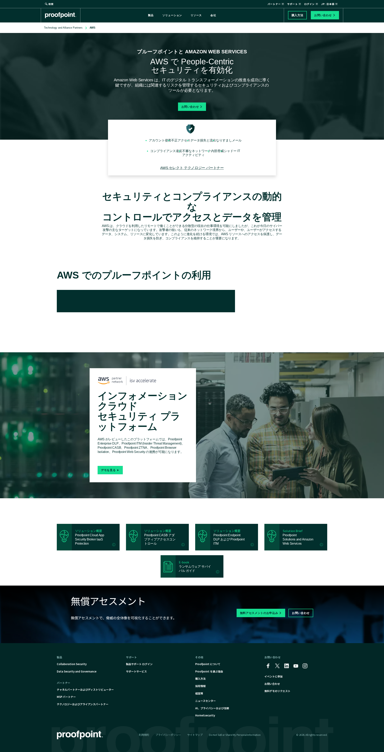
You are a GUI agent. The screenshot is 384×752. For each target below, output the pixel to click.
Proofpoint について (207, 664)
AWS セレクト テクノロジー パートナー (192, 168)
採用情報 (200, 686)
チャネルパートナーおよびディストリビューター (85, 689)
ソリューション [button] (172, 15)
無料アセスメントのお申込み (259, 613)
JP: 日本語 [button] (327, 4)
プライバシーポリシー (168, 735)
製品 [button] (151, 15)
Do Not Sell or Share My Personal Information (235, 735)
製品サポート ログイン (139, 664)
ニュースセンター (205, 701)
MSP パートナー (66, 697)
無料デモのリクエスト (277, 691)
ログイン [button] (309, 4)
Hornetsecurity (205, 715)
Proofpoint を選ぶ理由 (209, 671)
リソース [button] (196, 15)
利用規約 (144, 735)
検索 (51, 4)
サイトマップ (194, 735)
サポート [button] (292, 4)
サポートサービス (136, 671)
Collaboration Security (72, 664)
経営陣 (199, 693)
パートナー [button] (274, 4)
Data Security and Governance (76, 671)
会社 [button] (213, 15)
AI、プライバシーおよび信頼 (212, 708)
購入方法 (200, 678)
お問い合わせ (190, 106)
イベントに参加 (273, 676)
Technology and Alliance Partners (63, 27)
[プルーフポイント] (62, 15)
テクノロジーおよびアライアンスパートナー (82, 704)
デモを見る (108, 470)
